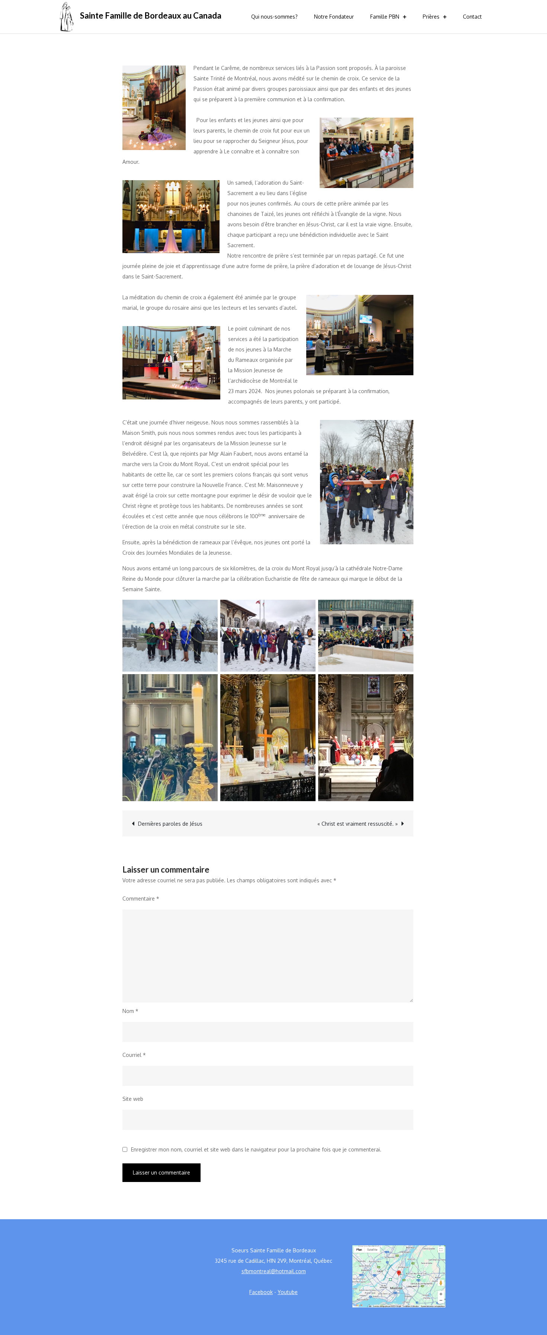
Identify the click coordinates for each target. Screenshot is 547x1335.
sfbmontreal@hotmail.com (273, 1271)
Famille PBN (384, 16)
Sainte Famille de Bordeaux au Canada (150, 15)
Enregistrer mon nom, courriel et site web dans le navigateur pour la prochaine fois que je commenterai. (256, 1149)
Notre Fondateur (334, 16)
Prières (431, 16)
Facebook (261, 1292)
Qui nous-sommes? (274, 16)
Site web (132, 1099)
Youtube (288, 1292)
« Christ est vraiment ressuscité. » (357, 824)
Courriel (134, 1055)
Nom (130, 1011)
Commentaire (140, 898)
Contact (472, 16)
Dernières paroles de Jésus (170, 824)
